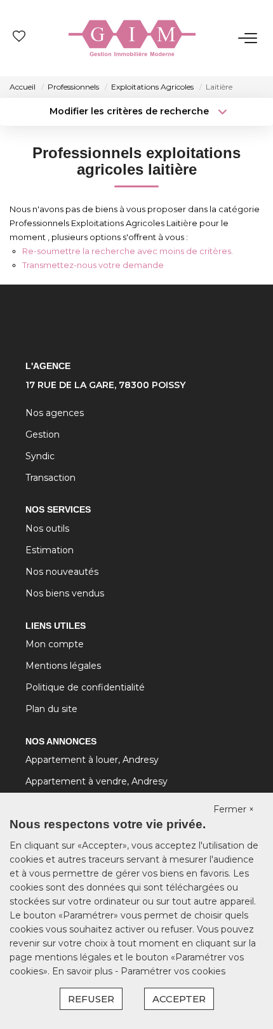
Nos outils (47, 528)
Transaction (50, 477)
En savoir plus (83, 971)
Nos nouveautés (61, 571)
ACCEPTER (179, 999)
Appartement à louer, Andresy (92, 759)
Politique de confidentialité (85, 687)
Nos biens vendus (64, 593)
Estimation (49, 550)
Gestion (42, 434)
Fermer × (233, 809)
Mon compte (54, 644)
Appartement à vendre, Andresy (96, 781)
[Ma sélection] (19, 37)
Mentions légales (63, 665)
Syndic (40, 456)
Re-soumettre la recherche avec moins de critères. (127, 251)
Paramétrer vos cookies (173, 971)
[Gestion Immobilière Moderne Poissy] (132, 38)
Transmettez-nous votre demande (93, 265)
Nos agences (54, 413)
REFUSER (91, 999)
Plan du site (51, 709)
